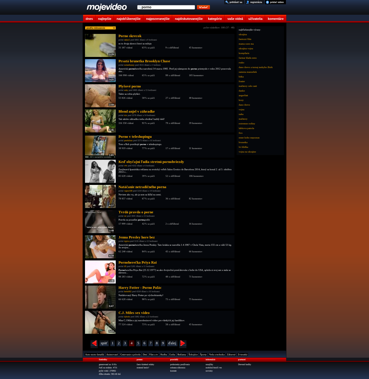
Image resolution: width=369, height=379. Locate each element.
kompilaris (244, 53)
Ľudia (172, 354)
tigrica (126, 241)
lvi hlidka (243, 147)
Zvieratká (242, 354)
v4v (125, 165)
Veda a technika (217, 354)
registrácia (256, 2)
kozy (241, 100)
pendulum (128, 140)
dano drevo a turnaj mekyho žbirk (256, 67)
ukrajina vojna (246, 48)
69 (125, 266)
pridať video (277, 2)
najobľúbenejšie (129, 18)
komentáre (276, 18)
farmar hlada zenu (248, 58)
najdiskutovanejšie (189, 18)
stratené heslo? (143, 367)
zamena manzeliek (248, 72)
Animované (112, 354)
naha (241, 114)
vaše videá (235, 18)
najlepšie (104, 18)
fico (241, 133)
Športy (203, 354)
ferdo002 (128, 291)
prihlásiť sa (236, 2)
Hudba (163, 354)
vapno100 (128, 191)
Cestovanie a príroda (130, 354)
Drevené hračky (244, 364)
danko (242, 90)
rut (125, 216)
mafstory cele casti (248, 86)
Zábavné (231, 354)
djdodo (127, 316)
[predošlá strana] (94, 344)
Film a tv (153, 354)
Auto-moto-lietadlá (94, 354)
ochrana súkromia (177, 367)
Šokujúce (193, 354)
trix (125, 115)
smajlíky (209, 364)
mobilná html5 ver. (214, 367)
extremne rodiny (247, 123)
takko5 (127, 40)
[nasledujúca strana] (182, 344)
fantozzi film (245, 39)
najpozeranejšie (158, 18)
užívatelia (255, 18)
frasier (242, 81)
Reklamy (181, 354)
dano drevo (244, 104)
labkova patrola (246, 128)
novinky (209, 371)
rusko (241, 62)
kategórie (215, 18)
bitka (241, 76)
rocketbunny (129, 65)
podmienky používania (180, 364)
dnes (89, 18)
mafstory (243, 119)
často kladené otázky (145, 364)
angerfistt (243, 95)
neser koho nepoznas (249, 137)
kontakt (173, 371)
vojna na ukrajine (247, 151)
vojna (241, 109)
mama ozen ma (246, 43)
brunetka (243, 142)
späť (104, 343)
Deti (145, 354)
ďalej (172, 343)
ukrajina (243, 34)
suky (126, 90)
